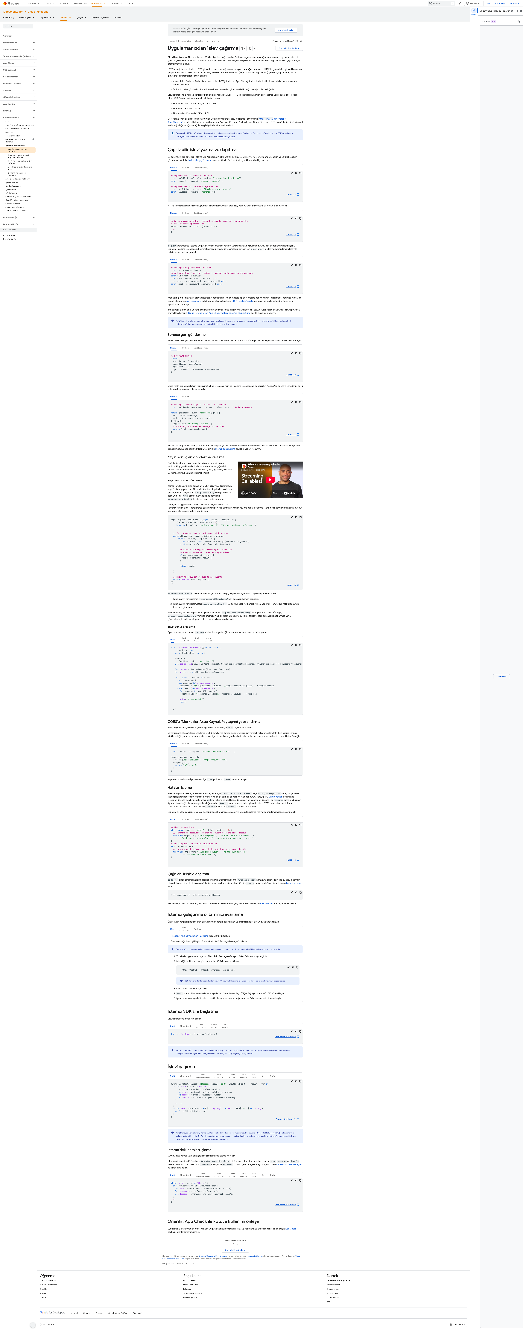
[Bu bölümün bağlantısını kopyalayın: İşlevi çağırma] (197, 1067)
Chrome (86, 1313)
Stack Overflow (333, 1284)
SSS (328, 1302)
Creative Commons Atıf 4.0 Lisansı (213, 1256)
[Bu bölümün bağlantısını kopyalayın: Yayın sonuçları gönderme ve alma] (227, 457)
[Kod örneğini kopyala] (300, 173)
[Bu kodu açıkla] (292, 173)
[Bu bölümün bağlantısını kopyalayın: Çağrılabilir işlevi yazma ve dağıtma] (239, 150)
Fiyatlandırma (80, 3)
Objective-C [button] (185, 1026)
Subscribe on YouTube (192, 1293)
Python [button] (185, 167)
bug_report (512, 11)
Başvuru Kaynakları (100, 17)
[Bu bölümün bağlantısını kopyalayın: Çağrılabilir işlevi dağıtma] (211, 874)
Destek (131, 3)
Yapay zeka (45, 17)
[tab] (174, 167)
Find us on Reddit (190, 1284)
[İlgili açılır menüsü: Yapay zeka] (54, 17)
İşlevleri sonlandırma (225, 449)
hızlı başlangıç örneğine (200, 160)
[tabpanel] (235, 186)
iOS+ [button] (172, 929)
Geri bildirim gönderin (289, 48)
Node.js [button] (173, 167)
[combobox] (441, 3)
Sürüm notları (332, 1293)
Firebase (171, 41)
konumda (214, 1050)
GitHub (43, 1297)
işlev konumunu (193, 301)
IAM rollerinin (266, 903)
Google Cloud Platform (118, 1313)
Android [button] (197, 929)
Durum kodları (275, 796)
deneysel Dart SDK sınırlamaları (201, 1139)
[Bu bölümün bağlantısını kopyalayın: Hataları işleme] (194, 787)
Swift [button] (172, 639)
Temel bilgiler (25, 17)
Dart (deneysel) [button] (201, 167)
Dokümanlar (96, 3)
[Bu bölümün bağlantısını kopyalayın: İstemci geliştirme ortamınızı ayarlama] (245, 914)
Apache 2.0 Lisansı (255, 1256)
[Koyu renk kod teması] (296, 173)
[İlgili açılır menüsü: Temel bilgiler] (34, 17)
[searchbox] (18, 26)
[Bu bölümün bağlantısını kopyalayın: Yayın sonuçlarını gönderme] (205, 480)
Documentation (13, 11)
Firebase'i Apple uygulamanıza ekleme (189, 936)
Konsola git (500, 3)
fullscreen (516, 11)
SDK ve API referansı (48, 1284)
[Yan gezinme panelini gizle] (33, 1325)
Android (74, 1313)
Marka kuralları (333, 1297)
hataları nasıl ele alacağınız (289, 1164)
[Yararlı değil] (301, 41)
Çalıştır (48, 3)
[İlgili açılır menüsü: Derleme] (39, 3)
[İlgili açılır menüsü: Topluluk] (122, 3)
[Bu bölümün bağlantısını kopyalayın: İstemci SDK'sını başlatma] (221, 1011)
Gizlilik (51, 1324)
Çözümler (64, 3)
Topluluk (115, 3)
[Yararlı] (297, 41)
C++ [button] (263, 1076)
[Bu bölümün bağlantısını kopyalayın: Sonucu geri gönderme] (208, 335)
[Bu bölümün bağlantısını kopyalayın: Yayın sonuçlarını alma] (197, 627)
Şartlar (43, 1324)
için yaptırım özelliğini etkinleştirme (219, 313)
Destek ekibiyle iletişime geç (339, 1280)
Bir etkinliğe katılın (191, 1297)
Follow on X (188, 1289)
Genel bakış (8, 17)
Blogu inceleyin (189, 1280)
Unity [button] (272, 1076)
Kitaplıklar (44, 1293)
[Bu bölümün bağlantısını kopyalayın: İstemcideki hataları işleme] (214, 1150)
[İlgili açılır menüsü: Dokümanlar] (105, 3)
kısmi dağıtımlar (293, 883)
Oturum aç (515, 3)
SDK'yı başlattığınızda (242, 301)
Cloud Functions (38, 11)
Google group (333, 1289)
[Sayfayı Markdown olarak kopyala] (250, 48)
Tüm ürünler (138, 1313)
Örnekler (118, 17)
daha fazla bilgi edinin (225, 136)
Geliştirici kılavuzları (48, 1280)
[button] (16, 42)
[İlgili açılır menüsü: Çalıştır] (54, 3)
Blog (489, 3)
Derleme (32, 3)
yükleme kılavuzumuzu (259, 949)
